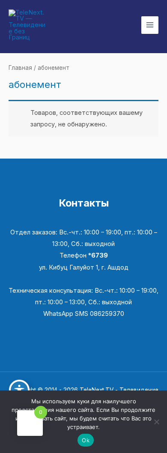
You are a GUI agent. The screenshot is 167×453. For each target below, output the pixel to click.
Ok (85, 440)
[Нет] (156, 421)
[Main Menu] (149, 24)
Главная (20, 67)
